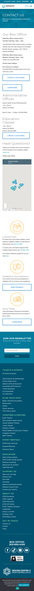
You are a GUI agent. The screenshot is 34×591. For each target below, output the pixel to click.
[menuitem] (7, 1)
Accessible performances (12, 386)
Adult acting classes (10, 457)
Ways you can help (9, 474)
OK (17, 588)
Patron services (8, 408)
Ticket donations (9, 389)
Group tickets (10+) (10, 381)
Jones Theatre (8, 425)
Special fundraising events (12, 484)
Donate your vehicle (10, 489)
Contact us (6, 524)
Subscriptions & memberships (13, 379)
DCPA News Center (9, 517)
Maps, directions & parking (12, 401)
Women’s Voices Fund (10, 487)
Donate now (7, 477)
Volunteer (6, 482)
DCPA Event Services (10, 443)
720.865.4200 (24, 250)
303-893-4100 (17, 544)
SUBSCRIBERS (25, 1)
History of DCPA (8, 512)
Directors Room (8, 449)
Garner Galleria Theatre (11, 423)
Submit (17, 356)
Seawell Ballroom (9, 446)
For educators (8, 394)
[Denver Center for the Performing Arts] (17, 571)
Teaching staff (8, 467)
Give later (6, 479)
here (7, 256)
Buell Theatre (7, 418)
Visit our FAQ (9, 156)
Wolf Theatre (7, 436)
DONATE (13, 1)
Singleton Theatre (9, 433)
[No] (32, 584)
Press (5, 529)
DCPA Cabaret (8, 499)
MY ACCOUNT (7, 1)
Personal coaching (9, 462)
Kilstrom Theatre (9, 428)
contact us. (6, 152)
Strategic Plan (8, 514)
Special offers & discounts (12, 384)
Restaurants (7, 403)
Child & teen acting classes (12, 460)
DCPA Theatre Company (11, 506)
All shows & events (9, 373)
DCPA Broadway (8, 496)
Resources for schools (11, 465)
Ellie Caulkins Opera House (12, 420)
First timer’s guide (9, 411)
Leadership (7, 509)
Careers (5, 526)
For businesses (8, 391)
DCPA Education (8, 501)
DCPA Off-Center (8, 504)
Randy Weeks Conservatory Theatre (15, 430)
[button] (27, 6)
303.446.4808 (18, 244)
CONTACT (18, 1)
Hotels (5, 406)
